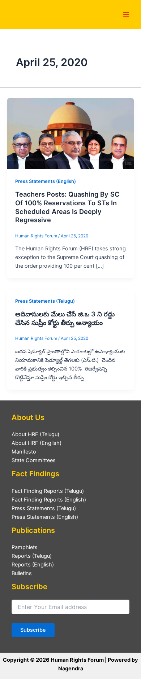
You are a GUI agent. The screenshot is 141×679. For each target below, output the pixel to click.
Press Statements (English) (45, 181)
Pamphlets (25, 547)
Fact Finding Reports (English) (49, 499)
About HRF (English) (36, 443)
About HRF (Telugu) (35, 434)
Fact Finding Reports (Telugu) (48, 491)
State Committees (34, 460)
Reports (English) (33, 564)
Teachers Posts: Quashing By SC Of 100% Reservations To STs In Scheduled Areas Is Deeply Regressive (67, 207)
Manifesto (24, 451)
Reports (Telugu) (32, 556)
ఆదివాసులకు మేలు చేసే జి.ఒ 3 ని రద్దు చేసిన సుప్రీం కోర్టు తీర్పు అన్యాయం (65, 318)
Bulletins (22, 573)
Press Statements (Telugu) (45, 301)
